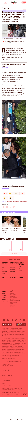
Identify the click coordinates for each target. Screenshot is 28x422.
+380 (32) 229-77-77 (7, 366)
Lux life (4, 291)
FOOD (3, 277)
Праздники (12, 271)
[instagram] (8, 320)
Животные (12, 267)
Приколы (12, 265)
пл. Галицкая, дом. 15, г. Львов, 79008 (12, 385)
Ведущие (3, 293)
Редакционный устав (13, 303)
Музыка (3, 273)
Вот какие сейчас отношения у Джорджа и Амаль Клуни (14, 65)
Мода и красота (21, 263)
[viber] (14, 207)
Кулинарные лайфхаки (4, 284)
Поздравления (13, 281)
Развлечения (14, 263)
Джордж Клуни (23, 201)
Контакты (12, 311)
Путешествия (13, 286)
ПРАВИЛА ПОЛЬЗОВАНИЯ (13, 294)
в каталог (14, 253)
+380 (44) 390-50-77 (7, 371)
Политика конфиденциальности (14, 300)
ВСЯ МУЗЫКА (21, 279)
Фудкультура (4, 287)
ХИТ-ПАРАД (21, 286)
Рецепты (3, 279)
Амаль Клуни (16, 201)
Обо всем (12, 279)
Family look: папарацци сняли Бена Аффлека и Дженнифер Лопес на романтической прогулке (13, 185)
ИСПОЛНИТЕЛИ (22, 281)
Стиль (20, 268)
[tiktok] (20, 320)
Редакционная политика (13, 306)
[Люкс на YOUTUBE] (5, 2)
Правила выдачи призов (13, 309)
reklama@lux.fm (6, 380)
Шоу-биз (4, 201)
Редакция (12, 316)
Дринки (3, 281)
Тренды (20, 270)
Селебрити (4, 267)
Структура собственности (13, 297)
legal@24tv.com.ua (7, 375)
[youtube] (24, 320)
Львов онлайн (5, 301)
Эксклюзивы (4, 271)
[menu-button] (2, 2)
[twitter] (10, 207)
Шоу (2, 269)
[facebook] (7, 207)
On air (21, 277)
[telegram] (3, 207)
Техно (11, 283)
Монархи (3, 265)
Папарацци (9, 201)
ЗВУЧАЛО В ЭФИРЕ (22, 283)
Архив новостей (13, 314)
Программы (4, 295)
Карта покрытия (5, 299)
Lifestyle (13, 277)
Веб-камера (4, 297)
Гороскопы (12, 269)
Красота (20, 266)
